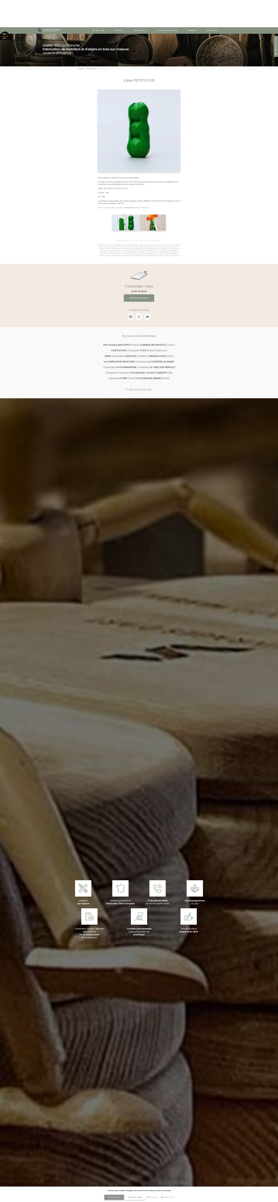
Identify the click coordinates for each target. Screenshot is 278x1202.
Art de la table (98, 30)
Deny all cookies (135, 1197)
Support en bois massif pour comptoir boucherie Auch (157, 254)
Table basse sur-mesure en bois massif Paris (155, 245)
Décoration (139, 30)
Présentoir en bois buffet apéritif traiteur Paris (127, 248)
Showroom (212, 30)
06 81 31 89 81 (139, 291)
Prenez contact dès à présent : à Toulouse (123, 207)
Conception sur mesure (167, 30)
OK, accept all (114, 1197)
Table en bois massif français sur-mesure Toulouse (152, 256)
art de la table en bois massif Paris (158, 248)
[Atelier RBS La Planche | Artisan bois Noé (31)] (39, 30)
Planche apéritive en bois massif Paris (122, 254)
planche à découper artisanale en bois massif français (117, 245)
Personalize (153, 1197)
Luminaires (192, 30)
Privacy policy (168, 1197)
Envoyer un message (139, 298)
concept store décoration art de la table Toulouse (141, 250)
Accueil (81, 69)
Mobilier (118, 30)
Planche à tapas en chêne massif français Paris (115, 256)
